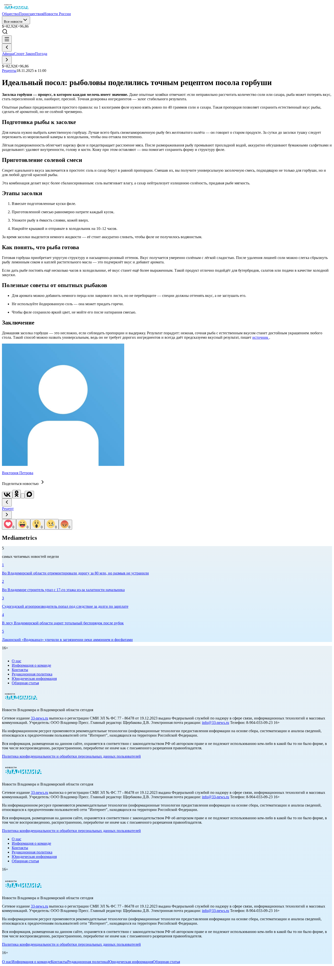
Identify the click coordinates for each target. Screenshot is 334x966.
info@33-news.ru (215, 722)
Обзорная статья (25, 683)
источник (260, 337)
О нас (16, 661)
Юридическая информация (34, 678)
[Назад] (7, 48)
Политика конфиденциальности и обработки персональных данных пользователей (71, 756)
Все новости (13, 21)
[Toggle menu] (7, 39)
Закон (30, 54)
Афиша (8, 54)
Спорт (19, 54)
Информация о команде (31, 665)
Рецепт (8, 508)
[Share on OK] (16, 494)
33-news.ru (39, 718)
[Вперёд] (7, 60)
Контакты (20, 670)
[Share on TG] (23, 495)
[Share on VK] (7, 495)
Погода (41, 54)
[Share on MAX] (29, 494)
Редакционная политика (32, 674)
